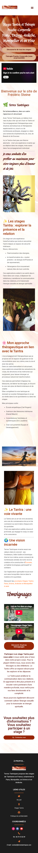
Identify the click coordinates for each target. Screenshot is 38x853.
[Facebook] (17, 828)
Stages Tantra (19, 808)
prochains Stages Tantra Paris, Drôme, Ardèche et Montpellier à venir (18, 583)
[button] (32, 8)
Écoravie (28, 562)
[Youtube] (21, 828)
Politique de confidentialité (19, 816)
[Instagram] (13, 828)
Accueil (19, 800)
